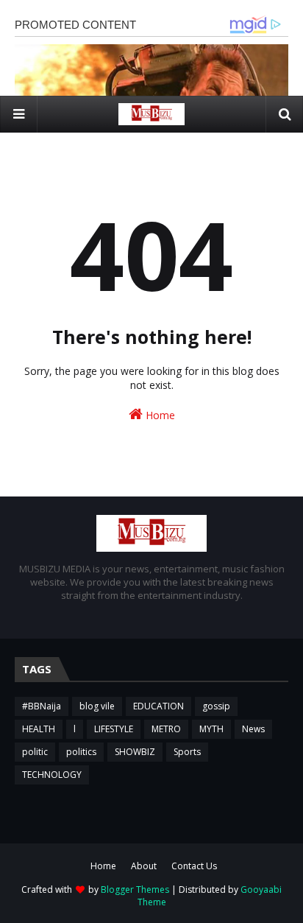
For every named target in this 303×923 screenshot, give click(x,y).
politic (35, 751)
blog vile (97, 706)
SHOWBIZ (135, 751)
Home (159, 415)
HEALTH (38, 729)
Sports (187, 751)
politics (81, 751)
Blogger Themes (135, 889)
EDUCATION (158, 706)
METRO (166, 729)
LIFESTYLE (113, 729)
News (253, 729)
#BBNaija (41, 706)
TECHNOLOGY (52, 774)
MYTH (211, 729)
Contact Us (194, 866)
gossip (216, 706)
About (144, 866)
